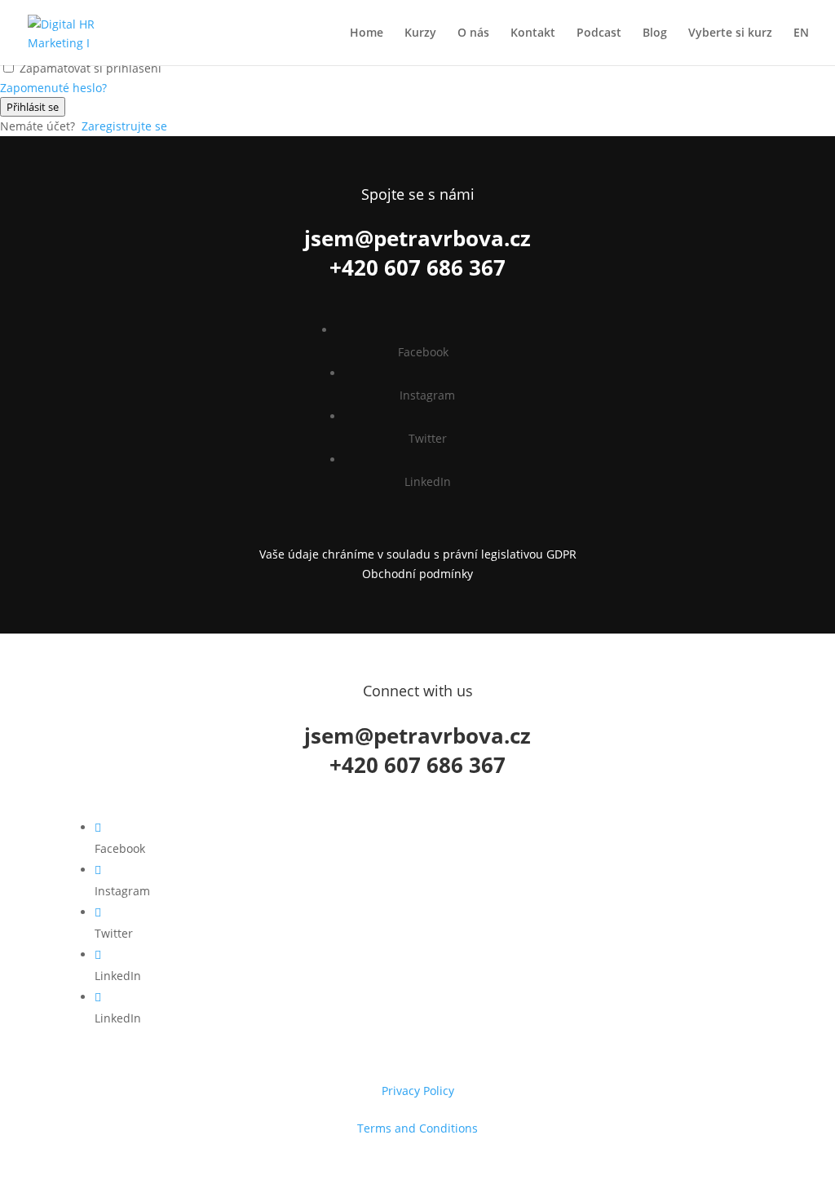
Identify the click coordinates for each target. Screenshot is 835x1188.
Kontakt (532, 33)
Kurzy (420, 33)
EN (801, 33)
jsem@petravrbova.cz (417, 238)
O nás (473, 33)
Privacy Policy (418, 1090)
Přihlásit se (33, 106)
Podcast (599, 33)
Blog (655, 33)
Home (366, 33)
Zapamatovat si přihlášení (90, 68)
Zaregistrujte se (124, 126)
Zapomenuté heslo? (53, 87)
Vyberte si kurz (730, 33)
